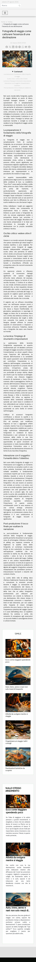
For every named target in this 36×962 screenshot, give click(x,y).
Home (3, 22)
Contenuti (18, 71)
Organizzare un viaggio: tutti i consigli (16, 742)
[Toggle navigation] (5, 13)
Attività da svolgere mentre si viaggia (16, 715)
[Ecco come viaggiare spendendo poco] (18, 648)
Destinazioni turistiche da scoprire (15, 769)
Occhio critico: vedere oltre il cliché (17, 79)
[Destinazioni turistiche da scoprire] (18, 756)
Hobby (10, 22)
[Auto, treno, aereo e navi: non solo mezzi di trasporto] (18, 675)
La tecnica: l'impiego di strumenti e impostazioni (17, 81)
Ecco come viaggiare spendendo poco (17, 660)
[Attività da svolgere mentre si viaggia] (18, 702)
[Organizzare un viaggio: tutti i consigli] (18, 729)
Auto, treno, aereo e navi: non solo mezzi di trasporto (16, 688)
